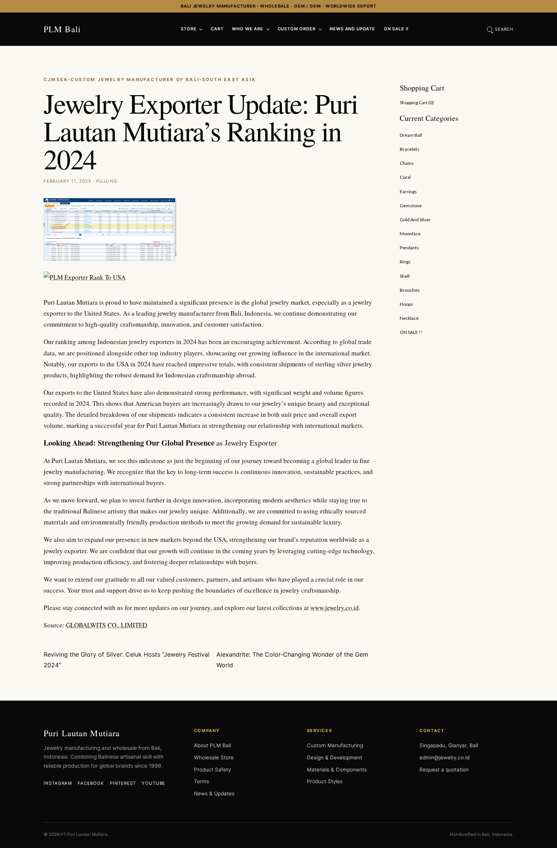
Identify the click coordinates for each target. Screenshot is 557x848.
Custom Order (297, 28)
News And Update (352, 28)
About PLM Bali (212, 745)
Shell (405, 276)
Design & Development (334, 757)
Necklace (409, 318)
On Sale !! (396, 28)
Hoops (406, 304)
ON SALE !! (411, 332)
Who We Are (247, 28)
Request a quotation (444, 770)
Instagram (58, 783)
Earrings (408, 191)
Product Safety (212, 770)
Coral (405, 177)
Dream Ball (411, 135)
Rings (405, 261)
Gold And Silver (415, 219)
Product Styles (325, 781)
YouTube (153, 783)
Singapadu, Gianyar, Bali (448, 745)
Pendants (409, 247)
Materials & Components (337, 770)
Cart (217, 28)
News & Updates (214, 793)
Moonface (410, 233)
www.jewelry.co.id (334, 607)
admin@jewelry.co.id (444, 757)
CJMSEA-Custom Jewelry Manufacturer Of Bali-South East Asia (150, 79)
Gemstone (411, 205)
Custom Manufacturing (335, 745)
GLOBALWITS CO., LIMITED (106, 625)
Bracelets (409, 149)
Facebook (91, 783)
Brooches (410, 290)
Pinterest (123, 783)
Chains (407, 163)
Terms (201, 781)
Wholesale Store (214, 757)
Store (188, 28)
